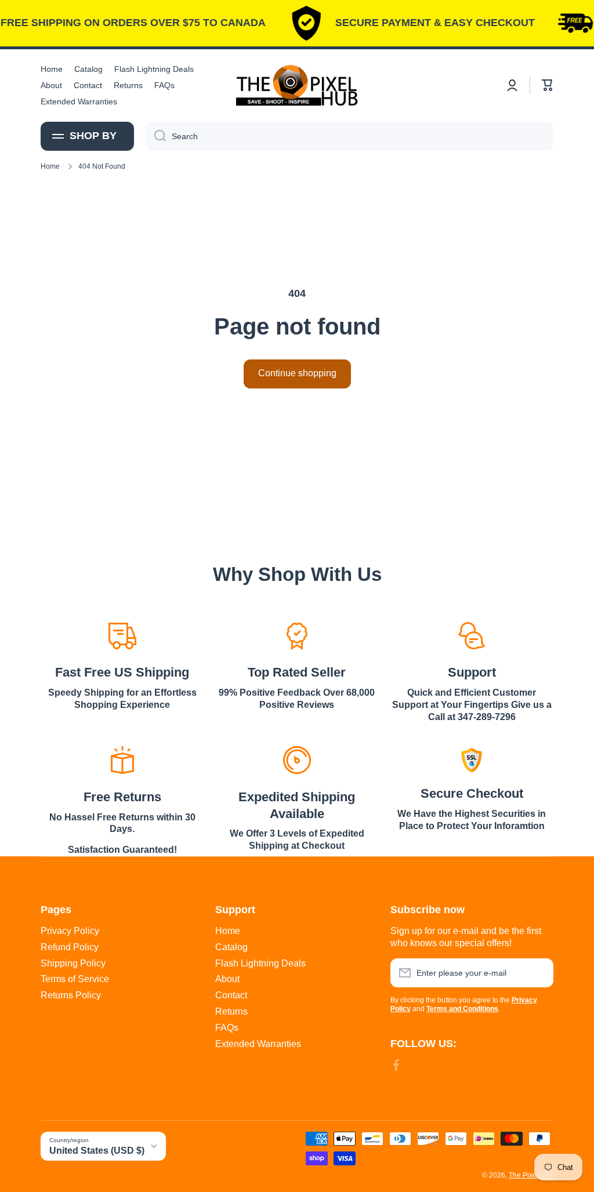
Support (472, 672)
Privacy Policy (70, 931)
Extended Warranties (258, 1044)
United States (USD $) (96, 1150)
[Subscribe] (538, 972)
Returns (231, 1011)
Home (50, 166)
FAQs (226, 1028)
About (227, 979)
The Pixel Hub (531, 1175)
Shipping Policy (73, 963)
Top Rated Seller (297, 672)
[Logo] (297, 85)
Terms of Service (75, 979)
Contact (231, 995)
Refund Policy (70, 947)
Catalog (231, 947)
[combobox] (349, 136)
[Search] (156, 136)
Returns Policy (71, 995)
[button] (547, 85)
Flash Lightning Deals (260, 963)
